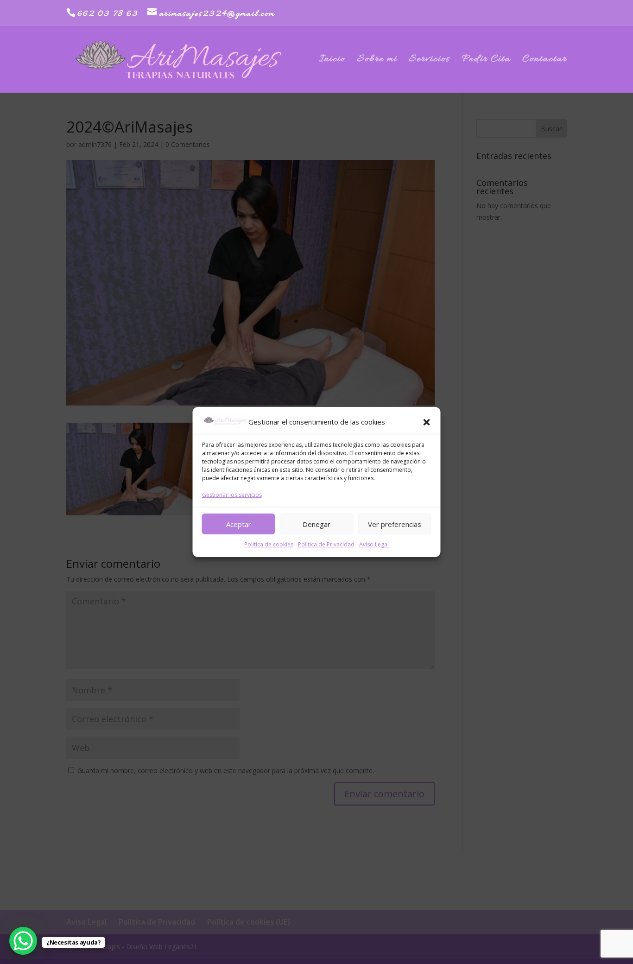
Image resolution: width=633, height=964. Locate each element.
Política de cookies (268, 544)
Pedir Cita (486, 61)
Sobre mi (377, 61)
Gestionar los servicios (232, 495)
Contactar (544, 61)
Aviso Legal (374, 544)
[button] (426, 422)
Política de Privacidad (326, 544)
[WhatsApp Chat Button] (23, 941)
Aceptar (238, 524)
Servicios (429, 61)
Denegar (316, 524)
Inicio (332, 61)
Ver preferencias (394, 524)
